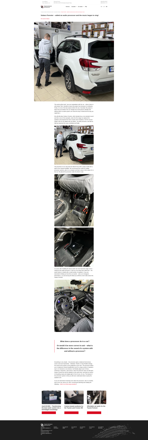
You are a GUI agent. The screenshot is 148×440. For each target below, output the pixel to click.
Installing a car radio (45, 431)
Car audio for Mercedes (101, 427)
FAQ (86, 6)
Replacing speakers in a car (46, 430)
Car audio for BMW (65, 427)
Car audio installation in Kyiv (45, 429)
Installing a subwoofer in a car (46, 434)
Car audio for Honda (82, 427)
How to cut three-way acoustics (68, 384)
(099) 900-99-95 (104, 1)
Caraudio (73, 6)
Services (68, 6)
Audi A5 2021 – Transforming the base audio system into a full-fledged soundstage (51, 407)
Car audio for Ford (74, 427)
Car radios (80, 6)
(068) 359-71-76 (104, 2)
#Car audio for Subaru (45, 18)
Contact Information (56, 427)
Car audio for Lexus (92, 427)
